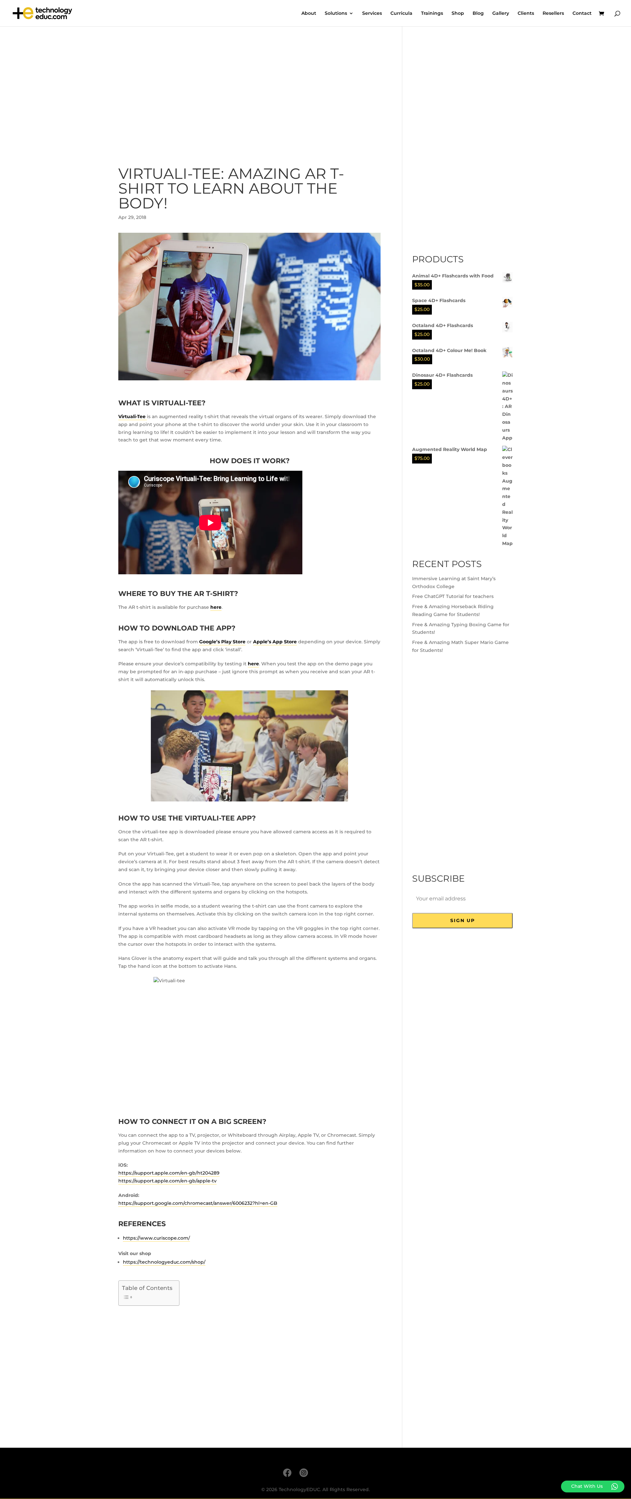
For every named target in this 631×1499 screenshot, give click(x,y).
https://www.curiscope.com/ (156, 1238)
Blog (478, 13)
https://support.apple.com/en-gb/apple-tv (167, 1181)
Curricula (401, 13)
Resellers (553, 13)
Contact (582, 13)
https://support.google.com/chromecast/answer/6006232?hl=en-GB (197, 1203)
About (308, 13)
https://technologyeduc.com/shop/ (164, 1262)
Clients (526, 13)
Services (372, 13)
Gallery (500, 13)
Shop (458, 13)
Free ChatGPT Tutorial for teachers (453, 596)
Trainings (432, 13)
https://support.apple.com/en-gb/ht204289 (169, 1173)
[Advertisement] (249, 91)
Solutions (336, 13)
